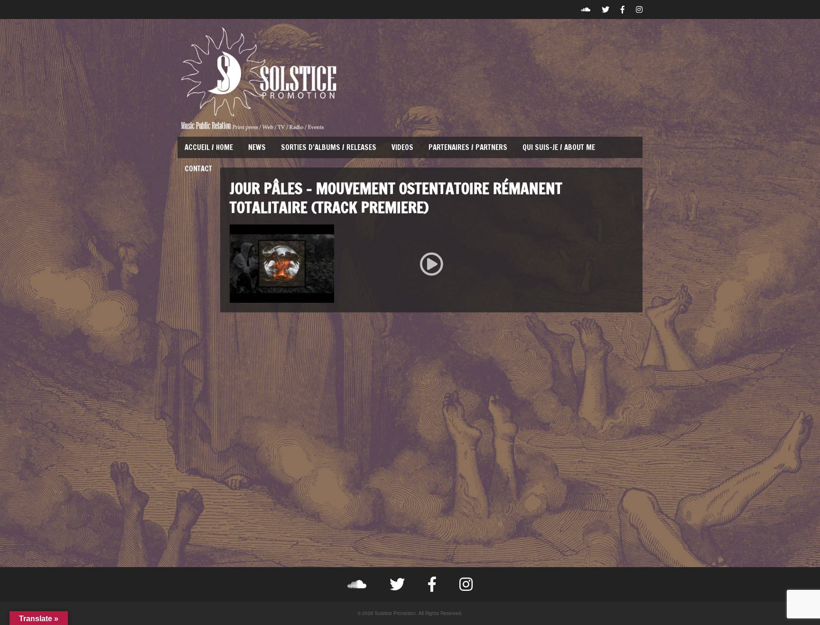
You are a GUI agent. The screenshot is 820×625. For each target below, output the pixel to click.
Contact (198, 169)
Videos (402, 147)
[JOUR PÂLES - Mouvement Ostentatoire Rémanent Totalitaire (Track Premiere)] (431, 263)
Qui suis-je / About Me (558, 147)
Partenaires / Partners (468, 147)
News (257, 147)
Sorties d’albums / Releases (328, 147)
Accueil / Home (209, 147)
